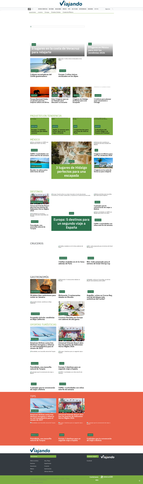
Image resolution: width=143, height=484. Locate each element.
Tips (69, 9)
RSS (97, 480)
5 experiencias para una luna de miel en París (81, 131)
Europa (47, 12)
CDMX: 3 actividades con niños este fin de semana (39, 154)
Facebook (89, 460)
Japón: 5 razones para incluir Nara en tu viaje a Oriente (61, 131)
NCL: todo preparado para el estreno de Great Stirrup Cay (98, 263)
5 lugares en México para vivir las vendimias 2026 (98, 50)
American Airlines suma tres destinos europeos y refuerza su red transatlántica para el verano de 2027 (42, 345)
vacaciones (32, 12)
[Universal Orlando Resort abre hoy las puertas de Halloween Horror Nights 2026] (39, 199)
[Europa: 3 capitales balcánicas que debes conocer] (39, 123)
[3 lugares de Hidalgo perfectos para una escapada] (82, 92)
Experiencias (82, 9)
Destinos (51, 9)
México (65, 9)
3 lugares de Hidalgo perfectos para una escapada (80, 100)
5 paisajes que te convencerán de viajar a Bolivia (103, 207)
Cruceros (90, 9)
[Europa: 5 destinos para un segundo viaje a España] (71, 205)
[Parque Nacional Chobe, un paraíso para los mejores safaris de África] (39, 92)
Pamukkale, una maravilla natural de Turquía (37, 227)
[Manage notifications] (139, 481)
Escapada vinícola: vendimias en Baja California (42, 318)
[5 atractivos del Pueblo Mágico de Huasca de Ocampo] (103, 123)
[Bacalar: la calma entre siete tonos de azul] (39, 163)
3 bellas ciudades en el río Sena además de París (71, 263)
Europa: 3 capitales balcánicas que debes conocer (39, 131)
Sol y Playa (75, 9)
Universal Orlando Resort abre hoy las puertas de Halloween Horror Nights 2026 (39, 208)
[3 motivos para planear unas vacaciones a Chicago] (103, 92)
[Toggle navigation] (32, 9)
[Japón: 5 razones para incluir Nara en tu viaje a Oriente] (60, 123)
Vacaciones (58, 9)
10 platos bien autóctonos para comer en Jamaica (43, 296)
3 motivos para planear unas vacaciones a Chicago (102, 100)
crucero (40, 12)
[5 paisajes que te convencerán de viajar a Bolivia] (103, 199)
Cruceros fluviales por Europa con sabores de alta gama (70, 318)
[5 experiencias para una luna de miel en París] (82, 123)
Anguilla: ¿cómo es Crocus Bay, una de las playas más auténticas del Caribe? (99, 297)
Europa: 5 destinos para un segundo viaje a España (71, 223)
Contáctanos (94, 477)
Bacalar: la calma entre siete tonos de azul (38, 171)
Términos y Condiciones (36, 482)
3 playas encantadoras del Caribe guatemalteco (41, 75)
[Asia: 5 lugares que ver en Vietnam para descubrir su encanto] (60, 92)
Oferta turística (42, 9)
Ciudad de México (68, 12)
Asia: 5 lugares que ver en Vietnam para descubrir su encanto (60, 100)
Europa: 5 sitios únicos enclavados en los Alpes (68, 75)
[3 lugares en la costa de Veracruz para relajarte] (103, 163)
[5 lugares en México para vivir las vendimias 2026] (103, 147)
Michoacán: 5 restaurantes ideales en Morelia (69, 296)
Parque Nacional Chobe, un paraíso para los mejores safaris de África (39, 100)
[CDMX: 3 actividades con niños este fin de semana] (39, 147)
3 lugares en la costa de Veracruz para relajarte (55, 50)
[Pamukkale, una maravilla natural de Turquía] (39, 218)
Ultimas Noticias (48, 471)
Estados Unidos (56, 12)
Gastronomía (47, 468)
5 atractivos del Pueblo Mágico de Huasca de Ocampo (102, 131)
